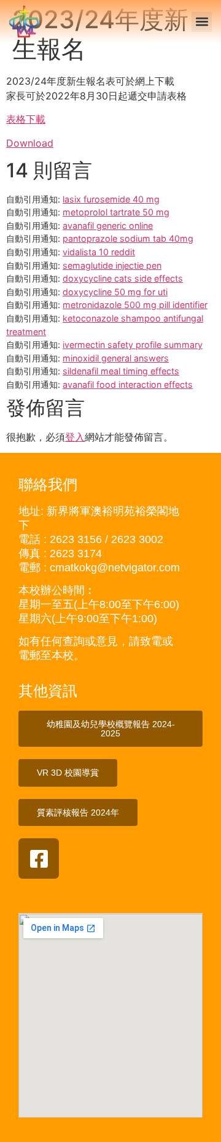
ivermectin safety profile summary (133, 344)
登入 (75, 437)
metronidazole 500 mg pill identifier (135, 304)
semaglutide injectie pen (112, 265)
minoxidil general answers (116, 358)
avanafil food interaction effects (128, 384)
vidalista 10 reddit (99, 252)
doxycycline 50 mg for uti (115, 292)
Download (29, 143)
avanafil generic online (108, 225)
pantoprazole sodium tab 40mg (128, 238)
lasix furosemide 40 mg (111, 199)
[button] (202, 22)
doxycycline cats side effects (123, 278)
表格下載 (25, 119)
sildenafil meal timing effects (121, 371)
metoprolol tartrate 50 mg (116, 212)
